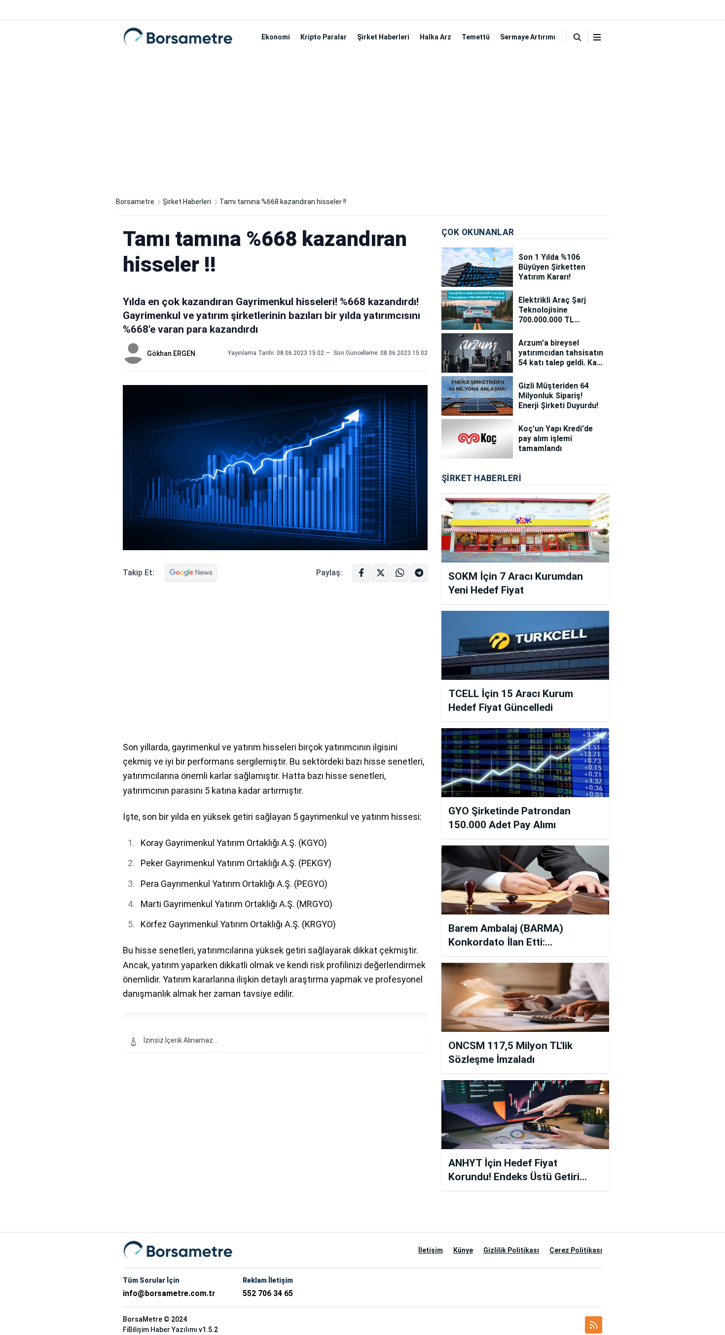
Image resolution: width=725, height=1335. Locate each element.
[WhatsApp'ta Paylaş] (419, 572)
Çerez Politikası (575, 1250)
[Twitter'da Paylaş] (380, 572)
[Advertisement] (362, 122)
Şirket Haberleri (383, 37)
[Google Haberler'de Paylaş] (191, 572)
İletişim (430, 1250)
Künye (463, 1250)
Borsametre (135, 202)
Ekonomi (275, 37)
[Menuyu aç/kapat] (597, 37)
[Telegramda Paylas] (399, 572)
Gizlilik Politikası (511, 1250)
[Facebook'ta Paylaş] (361, 572)
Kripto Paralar (323, 37)
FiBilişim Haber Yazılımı (160, 1330)
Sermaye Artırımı (527, 37)
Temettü (476, 37)
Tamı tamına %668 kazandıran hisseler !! (282, 202)
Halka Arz (435, 37)
